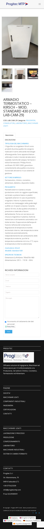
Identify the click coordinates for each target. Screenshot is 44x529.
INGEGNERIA (8, 405)
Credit (20, 507)
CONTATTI (7, 414)
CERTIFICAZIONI (9, 409)
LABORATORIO (21, 123)
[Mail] (39, 512)
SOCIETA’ (6, 393)
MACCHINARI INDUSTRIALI (13, 450)
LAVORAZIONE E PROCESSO (14, 433)
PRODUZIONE (8, 437)
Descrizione (9, 135)
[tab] (9, 135)
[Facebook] (33, 512)
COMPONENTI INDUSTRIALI (14, 401)
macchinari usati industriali (28, 510)
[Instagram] (36, 512)
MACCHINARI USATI (11, 397)
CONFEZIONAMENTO (11, 441)
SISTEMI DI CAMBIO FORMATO (15, 454)
